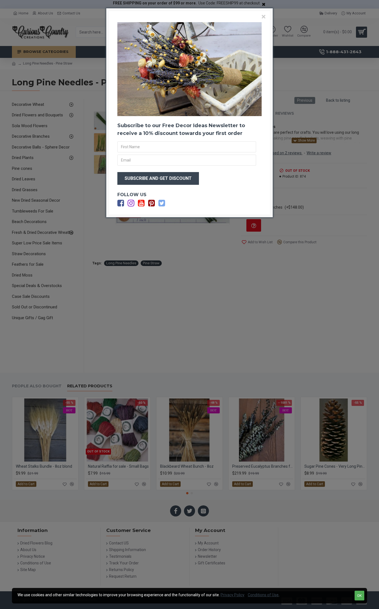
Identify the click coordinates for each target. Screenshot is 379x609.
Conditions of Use (263, 595)
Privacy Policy (232, 595)
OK (359, 595)
